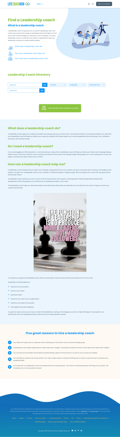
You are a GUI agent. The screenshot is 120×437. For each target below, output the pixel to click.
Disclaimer (84, 411)
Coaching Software (55, 418)
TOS (72, 418)
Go (45, 85)
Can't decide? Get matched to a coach (63, 108)
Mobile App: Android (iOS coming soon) (96, 418)
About (14, 418)
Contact (29, 418)
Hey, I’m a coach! (104, 4)
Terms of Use (94, 411)
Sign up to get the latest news (57, 422)
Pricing (66, 418)
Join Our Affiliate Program (78, 422)
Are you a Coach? (40, 418)
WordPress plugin (40, 422)
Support (21, 418)
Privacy (79, 418)
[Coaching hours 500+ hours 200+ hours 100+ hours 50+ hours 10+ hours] (97, 85)
